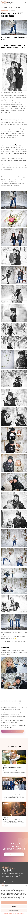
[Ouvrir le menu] (25, 2)
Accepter (14, 902)
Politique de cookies (7, 913)
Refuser (14, 906)
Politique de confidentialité (18, 913)
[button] (26, 886)
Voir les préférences (14, 910)
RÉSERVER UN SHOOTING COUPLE (12, 731)
